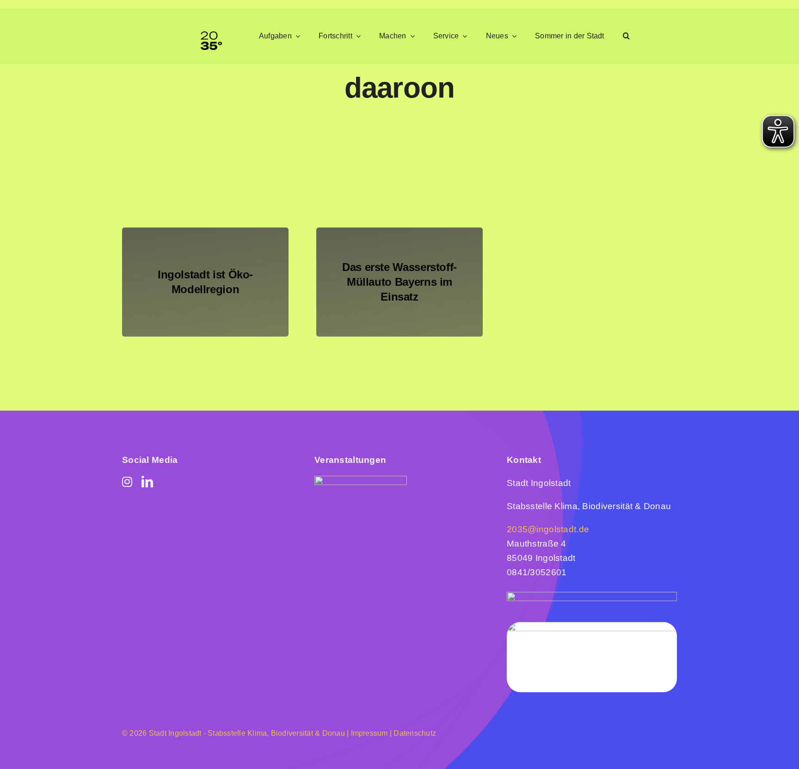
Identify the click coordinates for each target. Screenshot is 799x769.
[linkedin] (147, 481)
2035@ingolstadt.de (548, 529)
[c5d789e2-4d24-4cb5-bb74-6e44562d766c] (360, 480)
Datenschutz (414, 733)
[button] (626, 36)
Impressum (368, 733)
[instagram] (127, 481)
